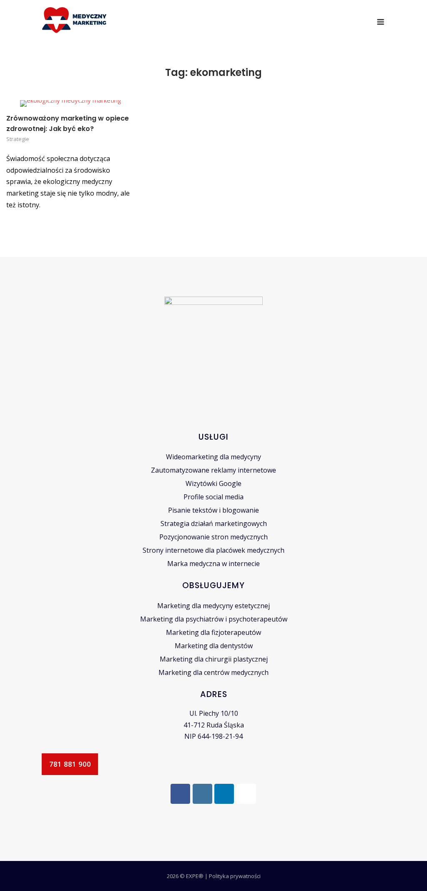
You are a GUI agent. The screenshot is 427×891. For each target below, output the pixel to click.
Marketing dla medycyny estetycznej (213, 605)
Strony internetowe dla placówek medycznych (213, 550)
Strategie (17, 139)
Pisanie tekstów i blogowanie (213, 510)
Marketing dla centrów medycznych (213, 672)
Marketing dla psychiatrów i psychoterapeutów (213, 619)
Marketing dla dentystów (214, 645)
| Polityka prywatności (233, 876)
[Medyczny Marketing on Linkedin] (224, 794)
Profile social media (213, 496)
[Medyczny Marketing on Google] (246, 794)
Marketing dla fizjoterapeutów (213, 632)
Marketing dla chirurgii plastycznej (214, 659)
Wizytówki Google (213, 483)
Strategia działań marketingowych (214, 523)
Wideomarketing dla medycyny (213, 456)
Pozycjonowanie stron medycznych (213, 536)
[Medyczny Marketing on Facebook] (180, 794)
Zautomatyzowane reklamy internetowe (213, 470)
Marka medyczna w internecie (213, 563)
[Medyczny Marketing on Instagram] (202, 794)
